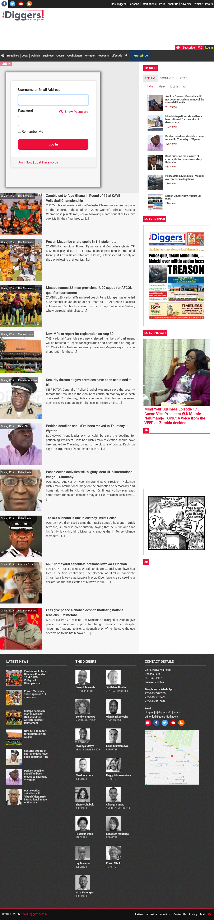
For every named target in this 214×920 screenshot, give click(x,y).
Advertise (186, 4)
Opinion (35, 55)
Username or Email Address (39, 90)
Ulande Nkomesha (117, 716)
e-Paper (90, 55)
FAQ (200, 47)
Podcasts (103, 55)
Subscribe (189, 47)
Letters (139, 914)
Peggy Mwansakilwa (118, 775)
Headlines (13, 55)
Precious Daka (84, 833)
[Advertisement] (78, 33)
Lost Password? (46, 162)
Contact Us (179, 914)
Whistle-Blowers (203, 4)
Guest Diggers (118, 4)
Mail (202, 914)
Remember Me (32, 132)
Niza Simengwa (85, 892)
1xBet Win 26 (140, 55)
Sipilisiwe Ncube (116, 687)
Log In (209, 47)
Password (25, 111)
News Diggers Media (33, 914)
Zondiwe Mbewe (85, 716)
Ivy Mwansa (83, 863)
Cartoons (134, 4)
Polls (162, 4)
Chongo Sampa (115, 804)
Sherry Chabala (85, 804)
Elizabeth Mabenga (117, 833)
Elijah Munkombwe (117, 746)
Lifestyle (117, 55)
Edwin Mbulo (113, 863)
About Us (173, 4)
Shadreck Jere (84, 775)
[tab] (150, 78)
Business (48, 55)
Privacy (193, 914)
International (149, 4)
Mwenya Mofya (85, 746)
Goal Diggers (75, 55)
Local (25, 55)
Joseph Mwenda (85, 687)
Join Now (25, 162)
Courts (60, 55)
